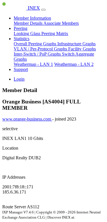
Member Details (28, 23)
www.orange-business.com (27, 119)
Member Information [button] (32, 18)
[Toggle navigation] (43, 10)
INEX (33, 8)
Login (19, 79)
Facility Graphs (82, 48)
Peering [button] (20, 28)
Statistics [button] (21, 38)
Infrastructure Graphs (76, 43)
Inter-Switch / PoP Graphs (38, 54)
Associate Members (61, 23)
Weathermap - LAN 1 (33, 64)
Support (21, 69)
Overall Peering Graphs (35, 43)
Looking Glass (27, 33)
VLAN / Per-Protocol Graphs (41, 48)
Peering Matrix (54, 33)
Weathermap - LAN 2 (74, 64)
